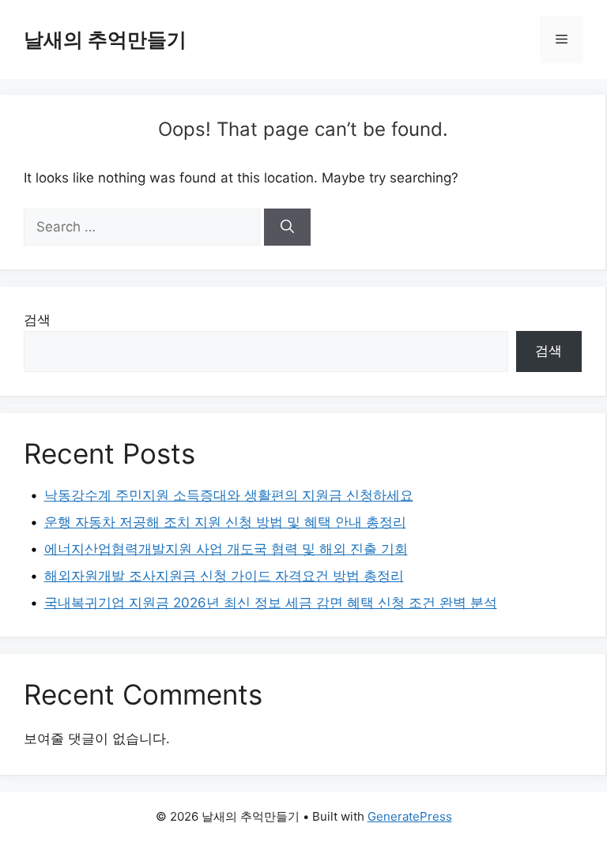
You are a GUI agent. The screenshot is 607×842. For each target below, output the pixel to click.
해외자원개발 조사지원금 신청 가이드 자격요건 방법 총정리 (224, 576)
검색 (37, 320)
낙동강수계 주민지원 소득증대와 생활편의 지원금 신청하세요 (228, 495)
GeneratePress (410, 816)
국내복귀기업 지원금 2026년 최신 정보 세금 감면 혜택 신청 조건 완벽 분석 (270, 603)
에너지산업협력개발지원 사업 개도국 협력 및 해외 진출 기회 (226, 549)
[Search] (287, 227)
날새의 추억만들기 (105, 39)
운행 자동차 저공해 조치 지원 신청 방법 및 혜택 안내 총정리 (225, 522)
